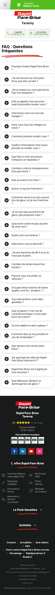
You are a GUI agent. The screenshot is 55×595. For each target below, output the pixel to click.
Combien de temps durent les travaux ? (28, 266)
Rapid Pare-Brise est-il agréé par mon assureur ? (29, 371)
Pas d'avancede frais (13, 490)
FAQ (27, 546)
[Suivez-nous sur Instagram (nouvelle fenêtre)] (40, 451)
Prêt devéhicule (38, 482)
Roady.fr (27, 556)
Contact (11, 542)
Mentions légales (27, 565)
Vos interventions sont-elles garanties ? (27, 301)
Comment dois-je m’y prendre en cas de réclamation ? (30, 336)
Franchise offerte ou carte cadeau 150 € (16, 475)
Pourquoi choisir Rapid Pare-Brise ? (30, 68)
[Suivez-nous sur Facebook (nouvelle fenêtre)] (15, 451)
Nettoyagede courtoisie (40, 490)
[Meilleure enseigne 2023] (41, 440)
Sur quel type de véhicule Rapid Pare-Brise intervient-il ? (29, 359)
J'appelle (17, 33)
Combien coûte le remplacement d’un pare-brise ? (30, 170)
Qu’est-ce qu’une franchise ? (27, 188)
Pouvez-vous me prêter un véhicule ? (26, 277)
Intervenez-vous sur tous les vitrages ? (28, 115)
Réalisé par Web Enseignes (15, 588)
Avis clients (42, 542)
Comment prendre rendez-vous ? (30, 136)
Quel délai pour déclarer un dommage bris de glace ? (26, 382)
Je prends (31, 4)
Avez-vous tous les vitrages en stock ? (29, 126)
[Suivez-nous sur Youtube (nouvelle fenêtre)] (32, 451)
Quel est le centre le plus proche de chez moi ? (30, 225)
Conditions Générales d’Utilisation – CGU (27, 569)
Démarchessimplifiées (12, 482)
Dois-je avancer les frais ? (26, 180)
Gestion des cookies (27, 579)
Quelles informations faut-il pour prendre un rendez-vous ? (30, 147)
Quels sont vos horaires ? (26, 235)
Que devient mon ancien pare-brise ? (28, 347)
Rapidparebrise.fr (36, 553)
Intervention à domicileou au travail (13, 499)
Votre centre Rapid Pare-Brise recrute (27, 549)
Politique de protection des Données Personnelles (27, 572)
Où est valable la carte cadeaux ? (30, 325)
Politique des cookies (27, 576)
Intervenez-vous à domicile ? (28, 243)
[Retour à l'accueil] (27, 405)
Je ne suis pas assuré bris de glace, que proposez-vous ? (28, 213)
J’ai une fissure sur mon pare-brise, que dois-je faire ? (28, 80)
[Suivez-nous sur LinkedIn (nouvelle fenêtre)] (23, 451)
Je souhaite (41, 33)
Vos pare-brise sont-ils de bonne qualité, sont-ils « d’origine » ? (30, 289)
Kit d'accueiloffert (40, 475)
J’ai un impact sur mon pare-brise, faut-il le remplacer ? (30, 91)
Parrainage (16, 553)
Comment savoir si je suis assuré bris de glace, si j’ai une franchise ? (30, 200)
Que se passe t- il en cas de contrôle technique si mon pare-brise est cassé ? (29, 313)
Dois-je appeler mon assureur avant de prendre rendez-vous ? (29, 103)
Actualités (25, 542)
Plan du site (27, 583)
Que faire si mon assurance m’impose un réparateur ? (27, 158)
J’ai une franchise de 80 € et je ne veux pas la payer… (30, 254)
